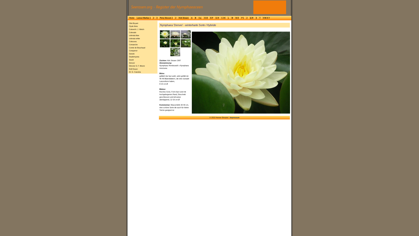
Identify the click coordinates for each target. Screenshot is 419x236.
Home (131, 18)
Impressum (234, 117)
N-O (237, 18)
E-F (211, 18)
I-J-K (223, 18)
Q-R (251, 18)
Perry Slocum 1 (166, 18)
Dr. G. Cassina (135, 72)
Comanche (133, 45)
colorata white (134, 38)
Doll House (133, 69)
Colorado (132, 32)
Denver (132, 63)
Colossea (133, 41)
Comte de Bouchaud (137, 48)
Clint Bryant (133, 23)
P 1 (242, 18)
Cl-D (206, 18)
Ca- (200, 18)
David (131, 60)
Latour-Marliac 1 (144, 18)
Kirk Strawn (184, 18)
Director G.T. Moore (137, 66)
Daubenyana (134, 57)
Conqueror (133, 51)
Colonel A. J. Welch (136, 29)
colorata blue (134, 35)
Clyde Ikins (133, 26)
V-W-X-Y (266, 18)
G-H (217, 18)
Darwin (132, 54)
